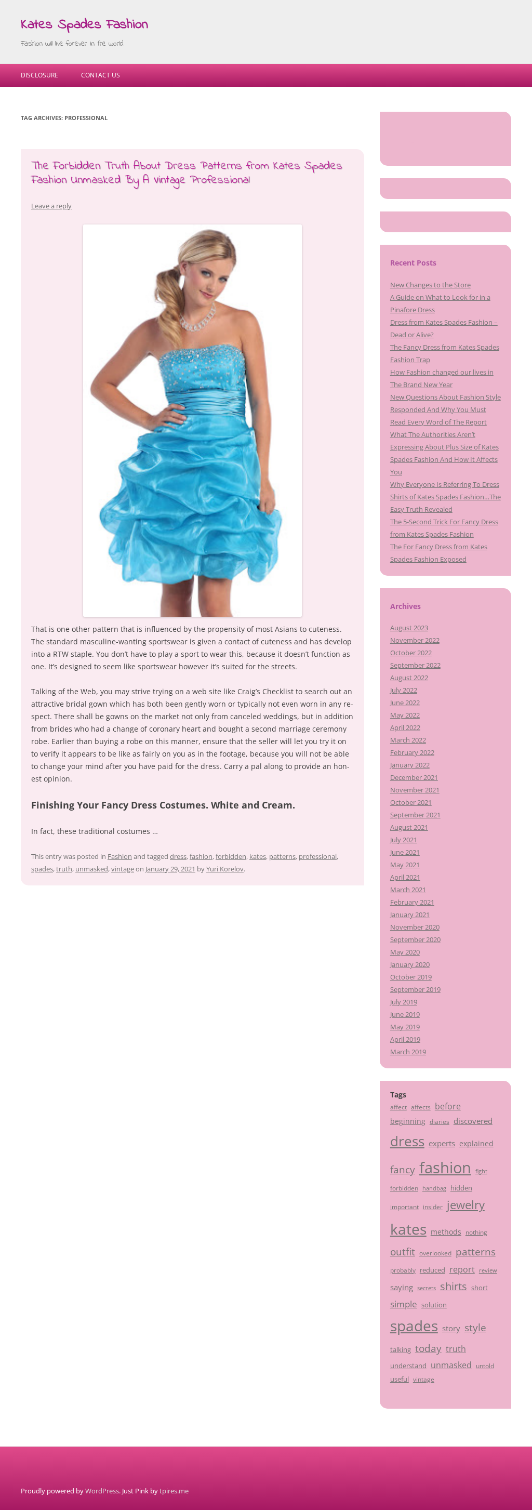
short (479, 1287)
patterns (282, 856)
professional (318, 856)
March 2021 (408, 889)
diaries (439, 1121)
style (475, 1327)
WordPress (102, 1490)
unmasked (91, 868)
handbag (434, 1188)
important (404, 1206)
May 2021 (405, 864)
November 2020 (415, 927)
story (451, 1328)
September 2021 (415, 814)
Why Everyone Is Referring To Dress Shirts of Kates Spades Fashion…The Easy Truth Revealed (445, 497)
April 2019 (405, 1039)
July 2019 (403, 1001)
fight (481, 1171)
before (448, 1106)
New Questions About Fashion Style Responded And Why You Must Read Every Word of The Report (445, 409)
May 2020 (405, 952)
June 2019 (405, 1014)
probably (403, 1270)
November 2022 (415, 640)
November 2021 (415, 789)
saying (401, 1287)
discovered (473, 1121)
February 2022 (412, 752)
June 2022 (405, 702)
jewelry (466, 1204)
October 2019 (411, 977)
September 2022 (415, 665)
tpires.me (174, 1490)
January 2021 (410, 914)
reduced (432, 1270)
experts (442, 1143)
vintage (122, 868)
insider (433, 1206)
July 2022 (403, 690)
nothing (476, 1232)
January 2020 (410, 964)
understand (408, 1365)
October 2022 (411, 652)
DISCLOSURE (39, 75)
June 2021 (405, 852)
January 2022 (410, 765)
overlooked (435, 1253)
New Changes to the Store (430, 284)
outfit (402, 1252)
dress (178, 856)
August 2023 (409, 627)
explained (476, 1143)
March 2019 (408, 1051)
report (462, 1269)
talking (400, 1349)
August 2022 (409, 677)
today (428, 1348)
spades (42, 868)
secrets (426, 1288)
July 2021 (403, 839)
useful (399, 1379)
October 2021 (411, 802)
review (488, 1270)
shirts (453, 1286)
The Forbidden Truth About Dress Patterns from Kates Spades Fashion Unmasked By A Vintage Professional (186, 173)
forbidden (231, 856)
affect (398, 1107)
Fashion (120, 856)
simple (403, 1304)
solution (434, 1304)
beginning (407, 1121)
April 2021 (405, 877)
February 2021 (412, 902)
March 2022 (408, 740)
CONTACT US (100, 75)
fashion (201, 856)
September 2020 (415, 939)
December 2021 (414, 777)
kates (257, 856)
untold (485, 1365)
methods (446, 1232)
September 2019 (415, 989)
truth (64, 868)
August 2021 (409, 827)
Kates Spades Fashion (84, 25)
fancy (402, 1169)
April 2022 (405, 727)
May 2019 (405, 1026)
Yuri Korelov (225, 868)
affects (421, 1107)
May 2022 (405, 715)
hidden (461, 1188)
